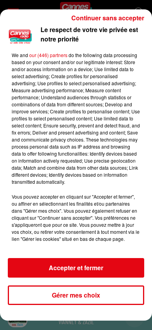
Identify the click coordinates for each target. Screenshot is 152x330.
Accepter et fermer (76, 267)
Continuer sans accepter (107, 17)
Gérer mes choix (76, 295)
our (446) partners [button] (48, 55)
